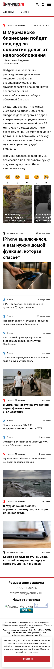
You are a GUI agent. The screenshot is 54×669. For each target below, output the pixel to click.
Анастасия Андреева (17, 60)
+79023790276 (25, 588)
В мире (10, 299)
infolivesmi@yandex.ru (25, 593)
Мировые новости (15, 233)
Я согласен (27, 658)
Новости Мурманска (16, 25)
